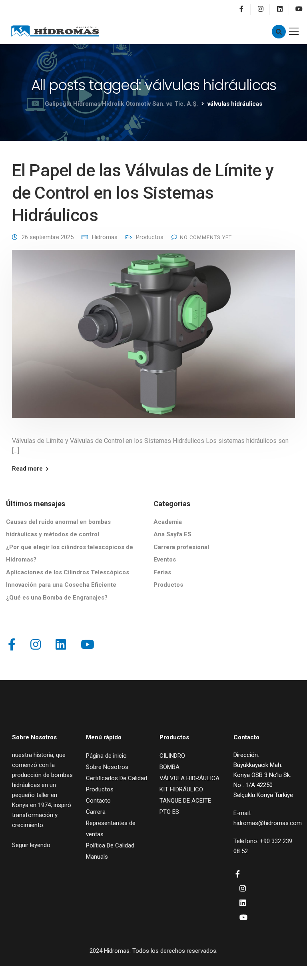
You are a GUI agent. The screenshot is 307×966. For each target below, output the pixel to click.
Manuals (97, 856)
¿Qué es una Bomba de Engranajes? (57, 597)
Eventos (165, 559)
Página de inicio (106, 755)
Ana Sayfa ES (172, 534)
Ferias (162, 572)
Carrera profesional (181, 547)
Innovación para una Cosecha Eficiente (61, 584)
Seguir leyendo (31, 845)
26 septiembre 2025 (48, 237)
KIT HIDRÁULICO (181, 789)
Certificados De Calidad (116, 778)
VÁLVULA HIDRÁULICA (189, 778)
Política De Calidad (110, 845)
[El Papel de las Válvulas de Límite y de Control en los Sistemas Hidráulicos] (153, 339)
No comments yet (206, 237)
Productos (149, 237)
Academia (168, 521)
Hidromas (105, 237)
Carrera (96, 811)
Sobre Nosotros (107, 767)
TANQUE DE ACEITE (185, 800)
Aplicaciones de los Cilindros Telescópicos (67, 572)
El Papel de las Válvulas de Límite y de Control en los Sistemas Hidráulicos (142, 192)
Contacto (98, 800)
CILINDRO (172, 755)
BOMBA (169, 767)
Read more (27, 469)
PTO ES (169, 811)
